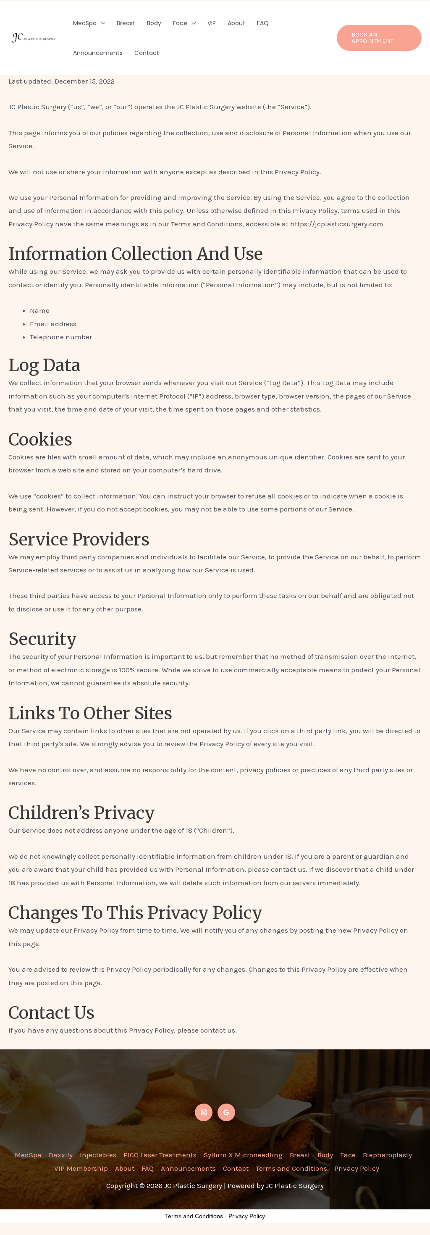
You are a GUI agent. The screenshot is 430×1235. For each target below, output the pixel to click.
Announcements (98, 53)
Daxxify (61, 1155)
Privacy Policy (356, 1168)
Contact (146, 53)
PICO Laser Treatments (160, 1155)
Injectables (98, 1155)
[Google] (226, 1112)
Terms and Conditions (291, 1168)
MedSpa (85, 23)
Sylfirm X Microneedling (243, 1155)
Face (180, 23)
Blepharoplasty (387, 1155)
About (236, 23)
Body (154, 23)
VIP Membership (81, 1168)
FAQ (263, 23)
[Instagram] (203, 1112)
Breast (126, 23)
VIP (211, 23)
